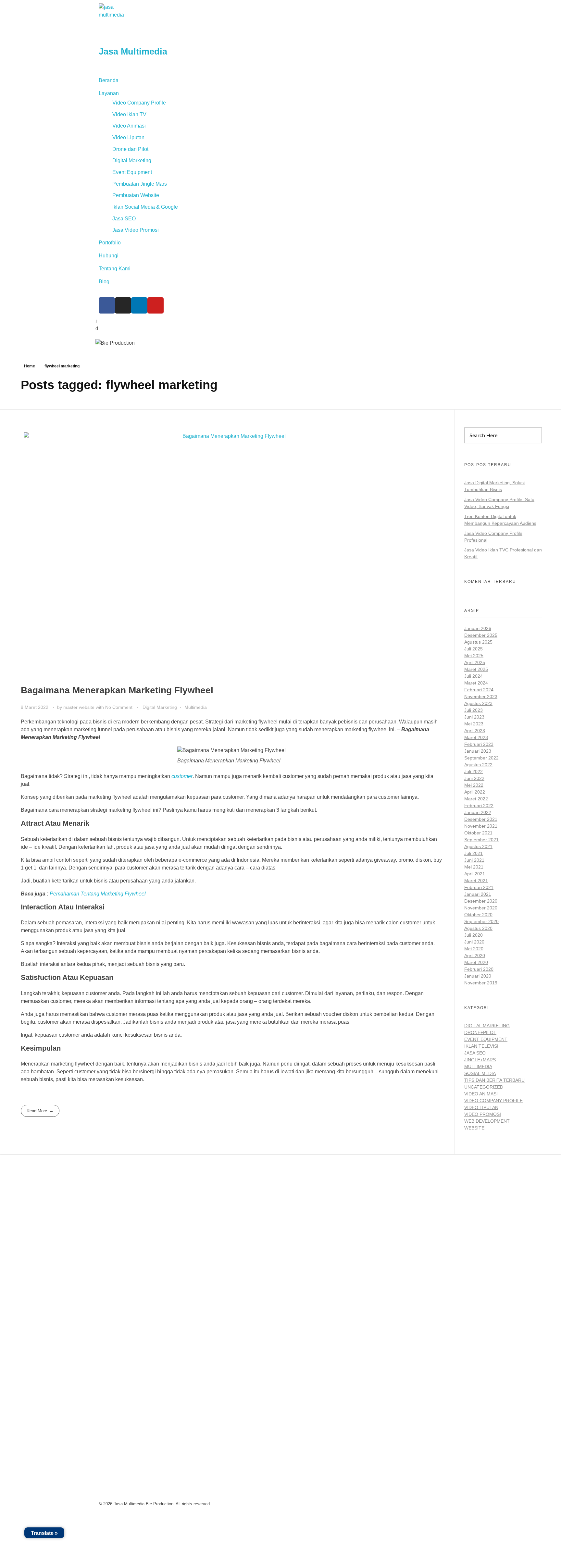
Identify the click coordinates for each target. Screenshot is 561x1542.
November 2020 (480, 907)
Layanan (109, 93)
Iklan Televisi (481, 1046)
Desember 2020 (480, 901)
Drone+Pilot (480, 1032)
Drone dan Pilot (130, 149)
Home (29, 366)
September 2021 (481, 839)
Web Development (487, 1121)
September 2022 (481, 757)
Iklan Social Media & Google (145, 207)
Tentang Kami (115, 268)
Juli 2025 (473, 648)
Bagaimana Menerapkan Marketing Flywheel (117, 690)
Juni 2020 (474, 941)
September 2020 (481, 921)
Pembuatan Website (135, 195)
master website (79, 707)
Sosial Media (480, 1073)
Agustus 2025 (478, 642)
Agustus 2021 (478, 846)
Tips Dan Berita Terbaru (494, 1080)
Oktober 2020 (478, 914)
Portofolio (110, 242)
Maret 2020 (476, 962)
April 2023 (474, 730)
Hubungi (108, 255)
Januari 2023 (477, 751)
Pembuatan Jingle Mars (139, 184)
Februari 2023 (478, 744)
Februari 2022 (478, 805)
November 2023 (480, 696)
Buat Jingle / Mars (304, 1208)
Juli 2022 (473, 771)
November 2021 (480, 826)
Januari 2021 (477, 894)
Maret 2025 (476, 669)
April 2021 (474, 873)
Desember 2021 (480, 819)
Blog (104, 281)
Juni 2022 (474, 778)
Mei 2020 (473, 948)
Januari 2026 (477, 628)
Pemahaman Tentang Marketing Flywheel (98, 893)
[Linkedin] (139, 305)
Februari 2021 (478, 887)
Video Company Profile (139, 102)
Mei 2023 (473, 723)
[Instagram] (123, 305)
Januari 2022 (477, 812)
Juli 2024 (473, 676)
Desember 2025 (480, 635)
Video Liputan (128, 137)
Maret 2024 (476, 682)
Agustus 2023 (478, 703)
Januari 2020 (477, 976)
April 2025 (474, 662)
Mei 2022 (473, 785)
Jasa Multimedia (133, 51)
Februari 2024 (478, 689)
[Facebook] (107, 305)
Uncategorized (483, 1087)
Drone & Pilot (299, 1234)
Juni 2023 (474, 717)
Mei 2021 (473, 867)
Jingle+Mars (480, 1059)
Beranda (108, 80)
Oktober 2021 (478, 832)
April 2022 (474, 792)
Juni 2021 (474, 860)
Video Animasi (129, 126)
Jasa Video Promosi (135, 230)
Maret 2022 (476, 798)
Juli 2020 (473, 935)
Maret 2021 (476, 880)
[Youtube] (155, 305)
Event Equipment (132, 172)
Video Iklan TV (129, 114)
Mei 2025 (473, 655)
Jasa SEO (124, 218)
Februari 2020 (478, 969)
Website (474, 1127)
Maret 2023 (476, 737)
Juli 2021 (473, 853)
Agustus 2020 (478, 928)
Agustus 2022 (478, 764)
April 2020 (474, 955)
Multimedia (195, 707)
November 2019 (480, 982)
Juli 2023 (473, 710)
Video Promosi (482, 1114)
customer (182, 776)
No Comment (118, 707)
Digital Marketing (131, 160)
